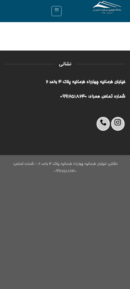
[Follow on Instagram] (118, 123)
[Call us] (103, 123)
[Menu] (56, 11)
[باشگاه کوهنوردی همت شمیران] (96, 11)
